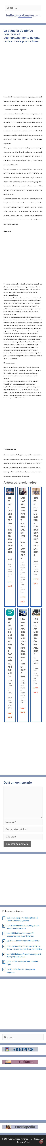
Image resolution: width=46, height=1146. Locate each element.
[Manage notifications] (41, 1142)
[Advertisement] (23, 71)
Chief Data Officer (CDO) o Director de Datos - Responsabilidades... (10, 526)
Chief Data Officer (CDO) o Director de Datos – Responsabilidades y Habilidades (24, 947)
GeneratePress (23, 1142)
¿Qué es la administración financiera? (23, 941)
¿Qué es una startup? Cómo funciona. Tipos (23, 963)
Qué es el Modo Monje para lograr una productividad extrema (35, 526)
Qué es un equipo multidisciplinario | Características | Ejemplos (10, 648)
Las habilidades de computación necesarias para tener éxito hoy (23, 648)
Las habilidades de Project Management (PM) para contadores (24, 955)
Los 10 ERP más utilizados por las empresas (21, 970)
